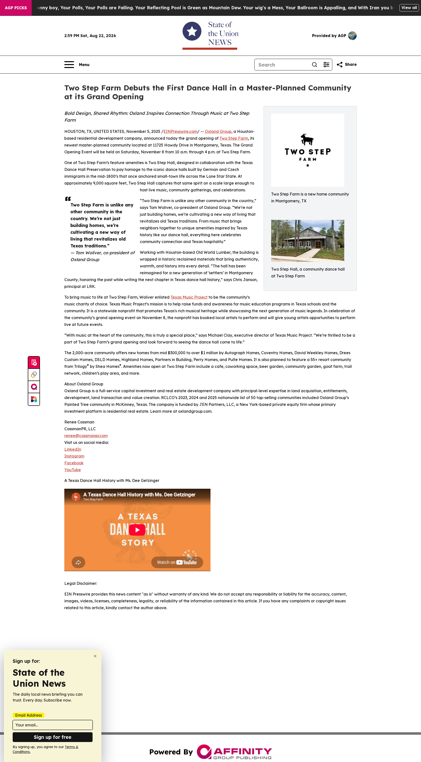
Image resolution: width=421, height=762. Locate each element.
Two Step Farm (234, 138)
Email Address (28, 715)
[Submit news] (33, 363)
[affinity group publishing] (33, 387)
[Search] (314, 64)
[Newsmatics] (33, 399)
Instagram (74, 456)
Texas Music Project (189, 297)
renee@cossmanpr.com (86, 435)
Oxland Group (218, 131)
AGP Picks (16, 7)
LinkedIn (72, 449)
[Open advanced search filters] (326, 64)
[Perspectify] (33, 375)
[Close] (95, 656)
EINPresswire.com (180, 131)
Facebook (74, 462)
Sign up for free (52, 737)
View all (409, 7)
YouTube (72, 469)
